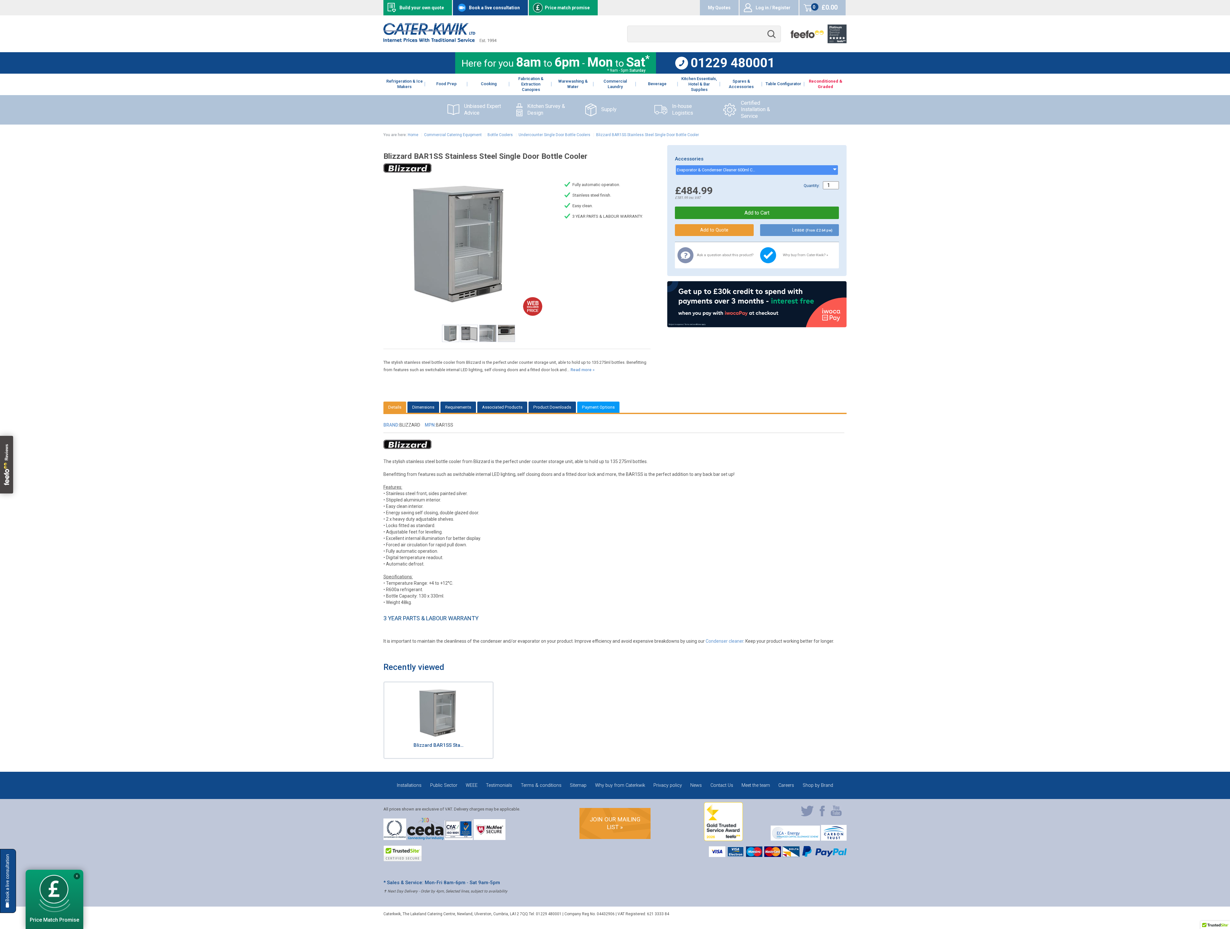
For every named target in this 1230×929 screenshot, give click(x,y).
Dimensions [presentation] (423, 407)
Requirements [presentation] (458, 407)
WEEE (472, 785)
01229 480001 (733, 63)
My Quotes (719, 7)
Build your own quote (421, 7)
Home (413, 135)
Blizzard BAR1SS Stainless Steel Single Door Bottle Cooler (647, 135)
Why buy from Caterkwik (620, 785)
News (696, 785)
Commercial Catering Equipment (453, 135)
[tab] (394, 407)
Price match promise (567, 7)
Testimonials (499, 785)
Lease (812, 230)
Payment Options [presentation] (598, 407)
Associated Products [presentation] (502, 407)
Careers (786, 785)
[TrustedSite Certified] (402, 853)
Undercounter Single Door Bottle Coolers (554, 135)
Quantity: (812, 185)
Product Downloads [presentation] (552, 407)
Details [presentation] (394, 407)
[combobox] (704, 34)
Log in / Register (773, 7)
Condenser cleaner (724, 641)
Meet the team (756, 785)
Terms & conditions (541, 785)
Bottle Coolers (500, 135)
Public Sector (443, 785)
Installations (409, 785)
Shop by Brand (818, 785)
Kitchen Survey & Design (546, 109)
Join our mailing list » (615, 823)
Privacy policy (667, 785)
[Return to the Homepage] (439, 40)
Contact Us (721, 785)
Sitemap (578, 785)
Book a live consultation (494, 7)
